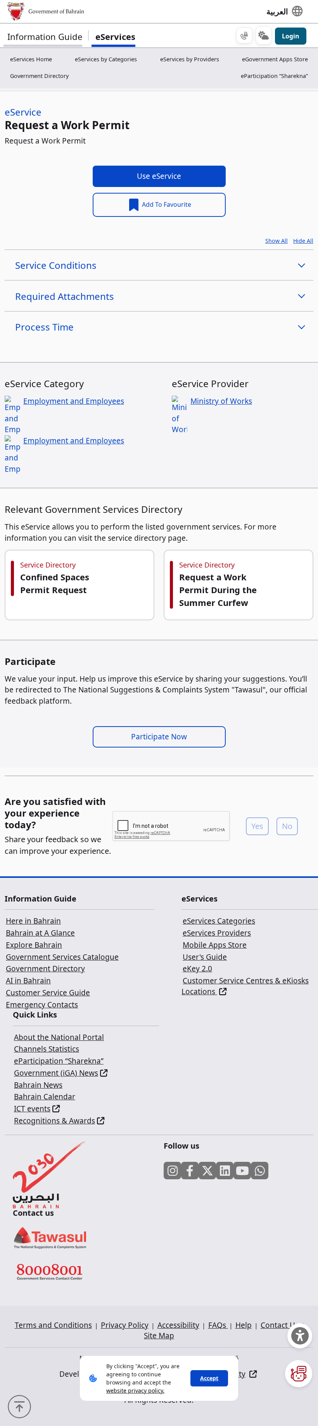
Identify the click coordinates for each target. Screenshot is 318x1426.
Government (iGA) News (56, 1073)
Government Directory (39, 76)
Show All (276, 240)
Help (243, 1325)
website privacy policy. (135, 1390)
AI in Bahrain (28, 981)
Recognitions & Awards (54, 1121)
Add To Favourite (165, 204)
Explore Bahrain (34, 945)
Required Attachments (64, 296)
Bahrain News (38, 1085)
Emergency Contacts (42, 1005)
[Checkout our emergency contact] (244, 35)
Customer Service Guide (48, 993)
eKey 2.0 (197, 969)
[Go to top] (21, 1406)
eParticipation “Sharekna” (274, 76)
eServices (115, 36)
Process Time (44, 326)
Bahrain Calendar (44, 1097)
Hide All (303, 240)
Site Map (159, 1336)
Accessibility (178, 1325)
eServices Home (31, 59)
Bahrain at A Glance (40, 933)
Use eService (159, 176)
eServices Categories (219, 921)
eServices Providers (217, 933)
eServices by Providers (189, 59)
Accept (209, 1378)
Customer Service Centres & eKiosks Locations (245, 986)
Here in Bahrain (33, 921)
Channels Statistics (46, 1049)
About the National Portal (59, 1037)
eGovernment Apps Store (275, 59)
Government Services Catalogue (62, 957)
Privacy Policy (125, 1325)
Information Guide (44, 36)
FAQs (218, 1325)
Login (290, 36)
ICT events (32, 1109)
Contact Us (280, 1325)
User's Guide (205, 957)
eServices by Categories (106, 59)
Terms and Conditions (53, 1325)
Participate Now (159, 737)
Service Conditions (56, 265)
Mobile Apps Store (215, 945)
